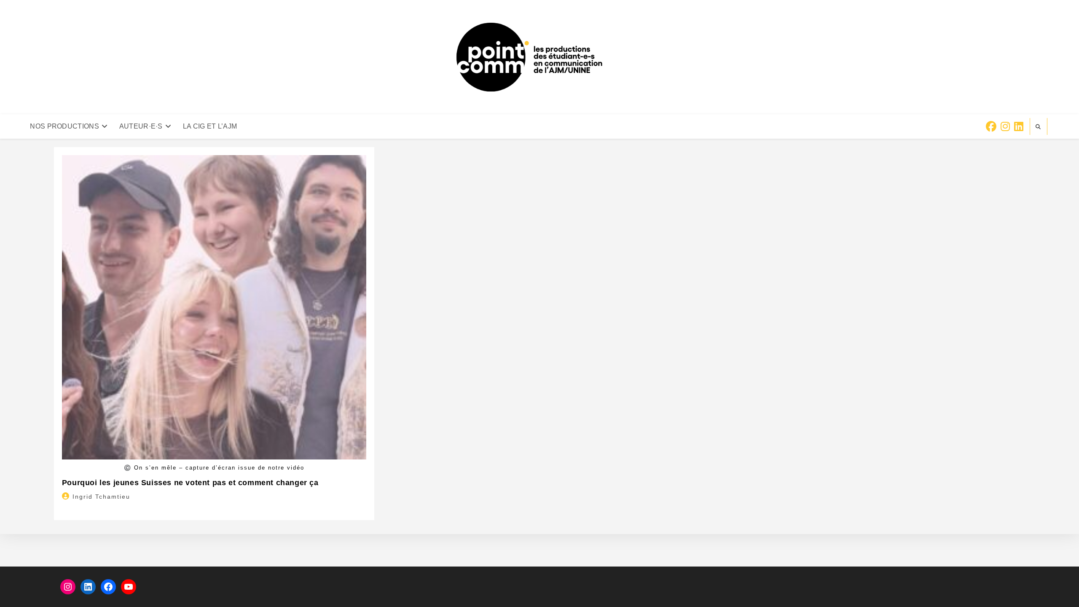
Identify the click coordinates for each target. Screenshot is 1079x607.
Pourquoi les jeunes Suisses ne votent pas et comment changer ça (190, 482)
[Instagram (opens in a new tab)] (1005, 126)
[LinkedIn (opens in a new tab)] (1018, 126)
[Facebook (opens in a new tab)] (991, 126)
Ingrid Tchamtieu (101, 496)
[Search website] (1038, 127)
